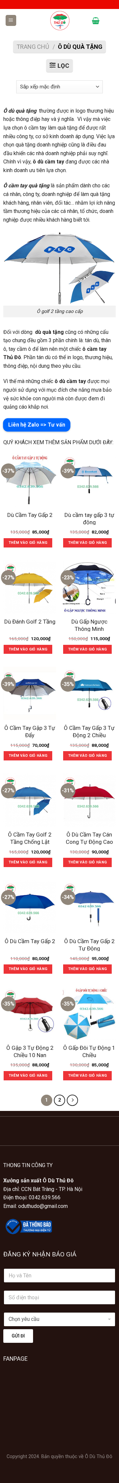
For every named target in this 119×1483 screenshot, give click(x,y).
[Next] (24, 1128)
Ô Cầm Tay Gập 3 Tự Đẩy (29, 732)
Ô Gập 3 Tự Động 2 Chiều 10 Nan (30, 1051)
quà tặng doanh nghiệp (41, 145)
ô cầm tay (35, 128)
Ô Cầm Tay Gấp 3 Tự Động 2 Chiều (89, 732)
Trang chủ (33, 46)
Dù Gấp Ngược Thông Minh (89, 625)
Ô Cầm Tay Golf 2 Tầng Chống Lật (30, 838)
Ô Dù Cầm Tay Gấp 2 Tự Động (89, 945)
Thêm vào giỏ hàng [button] (28, 543)
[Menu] (11, 20)
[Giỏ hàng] (95, 20)
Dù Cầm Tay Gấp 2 (30, 515)
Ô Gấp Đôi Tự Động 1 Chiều (89, 1051)
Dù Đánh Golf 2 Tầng (30, 621)
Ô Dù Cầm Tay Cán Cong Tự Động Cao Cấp (89, 841)
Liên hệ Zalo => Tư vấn (36, 424)
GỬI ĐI (18, 1335)
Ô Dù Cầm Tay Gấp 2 (30, 941)
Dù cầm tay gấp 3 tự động (89, 519)
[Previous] (6, 1128)
